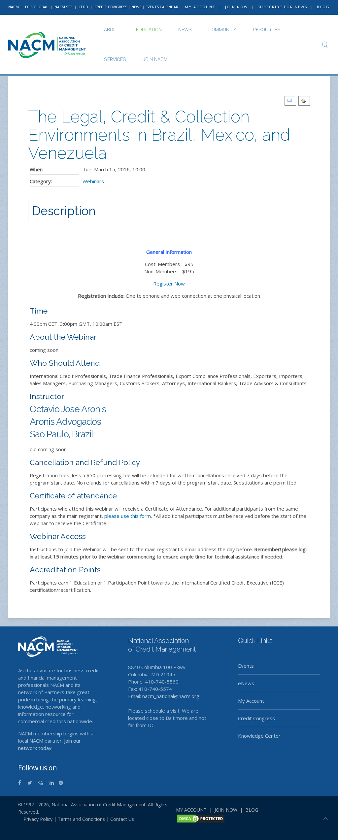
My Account (251, 700)
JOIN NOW (236, 6)
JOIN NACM (155, 59)
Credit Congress (256, 718)
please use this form (127, 516)
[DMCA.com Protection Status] (200, 818)
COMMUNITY (222, 30)
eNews (246, 683)
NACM (13, 6)
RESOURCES (267, 30)
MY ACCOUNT (200, 6)
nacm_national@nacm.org (170, 696)
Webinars (93, 181)
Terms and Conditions (81, 819)
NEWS (136, 6)
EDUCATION (149, 30)
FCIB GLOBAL (36, 6)
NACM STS (63, 6)
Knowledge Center (259, 735)
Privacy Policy (35, 819)
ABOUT (111, 30)
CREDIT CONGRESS (110, 6)
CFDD (83, 6)
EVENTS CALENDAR (162, 6)
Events (246, 665)
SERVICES (115, 59)
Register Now (169, 283)
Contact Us (122, 819)
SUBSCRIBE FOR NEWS (282, 6)
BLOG (323, 6)
